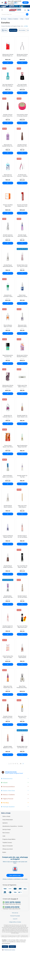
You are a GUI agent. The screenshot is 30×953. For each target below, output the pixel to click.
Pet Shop (6, 802)
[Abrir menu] (2, 10)
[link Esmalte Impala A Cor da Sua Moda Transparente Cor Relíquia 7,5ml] (22, 527)
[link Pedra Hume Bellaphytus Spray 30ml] (22, 286)
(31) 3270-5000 (13, 902)
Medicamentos (7, 778)
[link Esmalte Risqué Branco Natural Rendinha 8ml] (7, 497)
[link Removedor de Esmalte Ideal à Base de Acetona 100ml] (7, 166)
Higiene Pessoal (8, 798)
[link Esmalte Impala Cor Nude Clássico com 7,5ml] (22, 406)
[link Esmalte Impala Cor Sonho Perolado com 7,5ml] (7, 617)
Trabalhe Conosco (7, 842)
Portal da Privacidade (15, 915)
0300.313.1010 (12, 907)
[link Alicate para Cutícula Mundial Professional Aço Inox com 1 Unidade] (22, 45)
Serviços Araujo (6, 829)
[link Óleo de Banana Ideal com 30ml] (7, 316)
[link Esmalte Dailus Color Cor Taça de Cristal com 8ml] (22, 256)
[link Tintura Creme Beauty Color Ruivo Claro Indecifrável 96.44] (7, 437)
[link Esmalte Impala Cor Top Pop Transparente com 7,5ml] (22, 467)
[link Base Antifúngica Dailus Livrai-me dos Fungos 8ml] (7, 467)
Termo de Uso (15, 912)
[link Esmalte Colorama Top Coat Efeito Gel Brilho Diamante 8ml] (7, 226)
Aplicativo (5, 823)
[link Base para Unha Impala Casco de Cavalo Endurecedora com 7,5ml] (7, 677)
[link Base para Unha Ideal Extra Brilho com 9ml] (22, 316)
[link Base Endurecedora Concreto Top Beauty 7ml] (7, 346)
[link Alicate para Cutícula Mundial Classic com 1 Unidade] (7, 45)
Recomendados (13, 30)
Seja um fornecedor (7, 845)
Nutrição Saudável (8, 806)
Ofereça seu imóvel (7, 849)
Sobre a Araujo (6, 816)
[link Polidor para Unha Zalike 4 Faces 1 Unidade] (22, 376)
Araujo (4, 19)
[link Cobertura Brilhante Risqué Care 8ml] (7, 527)
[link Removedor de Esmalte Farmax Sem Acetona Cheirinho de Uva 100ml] (7, 136)
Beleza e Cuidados (13, 19)
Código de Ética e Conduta (15, 922)
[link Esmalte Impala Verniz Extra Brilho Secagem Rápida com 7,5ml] (22, 226)
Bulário (4, 852)
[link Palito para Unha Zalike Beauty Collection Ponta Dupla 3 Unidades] (22, 497)
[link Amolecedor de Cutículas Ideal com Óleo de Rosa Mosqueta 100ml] (7, 406)
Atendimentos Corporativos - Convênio (12, 826)
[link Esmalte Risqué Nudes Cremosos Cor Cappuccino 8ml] (7, 557)
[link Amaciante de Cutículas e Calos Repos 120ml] (7, 286)
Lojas (3, 836)
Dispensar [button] (12, 946)
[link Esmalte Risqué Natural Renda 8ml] (7, 256)
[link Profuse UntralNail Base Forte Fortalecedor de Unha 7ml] (7, 196)
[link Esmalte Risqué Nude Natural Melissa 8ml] (22, 647)
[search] (15, 14)
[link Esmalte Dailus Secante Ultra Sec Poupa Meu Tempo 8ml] (7, 587)
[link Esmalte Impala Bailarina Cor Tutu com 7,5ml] (7, 737)
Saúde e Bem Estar (9, 790)
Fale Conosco (6, 832)
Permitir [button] (5, 946)
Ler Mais (26, 26)
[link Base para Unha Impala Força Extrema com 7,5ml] (22, 707)
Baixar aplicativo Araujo (15, 875)
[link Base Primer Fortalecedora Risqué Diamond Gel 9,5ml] (22, 677)
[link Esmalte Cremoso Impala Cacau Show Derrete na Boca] (22, 136)
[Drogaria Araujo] (15, 10)
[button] (8, 950)
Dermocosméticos (9, 786)
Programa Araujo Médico (8, 839)
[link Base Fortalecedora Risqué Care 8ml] (22, 437)
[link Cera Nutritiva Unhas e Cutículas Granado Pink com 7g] (22, 106)
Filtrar (5, 30)
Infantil (5, 782)
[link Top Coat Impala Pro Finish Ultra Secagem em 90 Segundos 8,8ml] (7, 76)
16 (20, 763)
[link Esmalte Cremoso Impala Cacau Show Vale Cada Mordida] (7, 106)
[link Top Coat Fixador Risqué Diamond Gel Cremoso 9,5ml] (22, 76)
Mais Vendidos (22, 30)
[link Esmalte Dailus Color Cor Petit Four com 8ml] (22, 737)
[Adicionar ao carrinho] (7, 62)
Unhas (21, 19)
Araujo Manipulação (7, 819)
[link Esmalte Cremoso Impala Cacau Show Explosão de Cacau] (7, 707)
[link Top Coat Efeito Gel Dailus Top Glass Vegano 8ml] (22, 557)
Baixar (25, 2)
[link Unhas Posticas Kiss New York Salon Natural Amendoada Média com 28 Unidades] (7, 647)
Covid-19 (15, 918)
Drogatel (13, 899)
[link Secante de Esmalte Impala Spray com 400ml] (22, 196)
